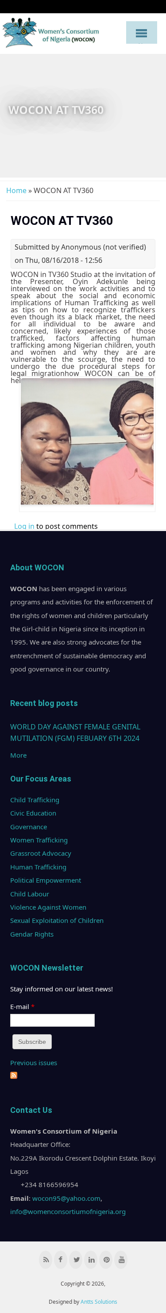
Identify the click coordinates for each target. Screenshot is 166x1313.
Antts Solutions (99, 1301)
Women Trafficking (39, 839)
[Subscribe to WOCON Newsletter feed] (13, 1076)
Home (16, 190)
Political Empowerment (45, 880)
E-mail (22, 1006)
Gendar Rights (32, 934)
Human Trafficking (38, 866)
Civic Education (33, 812)
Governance (28, 826)
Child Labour (29, 893)
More (18, 755)
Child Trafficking (34, 799)
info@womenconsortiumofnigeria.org (68, 1211)
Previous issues (33, 1062)
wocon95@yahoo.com (66, 1198)
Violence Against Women (48, 907)
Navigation (141, 32)
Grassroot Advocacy (40, 853)
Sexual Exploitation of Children (57, 920)
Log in (24, 526)
